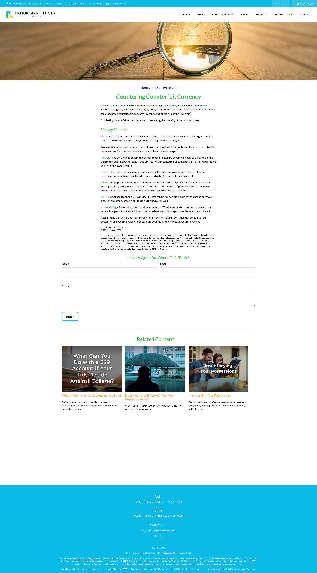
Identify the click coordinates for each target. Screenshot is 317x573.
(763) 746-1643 (152, 502)
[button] (186, 14)
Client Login (306, 3)
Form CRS (161, 548)
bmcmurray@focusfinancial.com (158, 530)
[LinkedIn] (276, 3)
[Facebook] (285, 3)
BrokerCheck (185, 553)
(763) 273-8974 (77, 3)
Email (163, 263)
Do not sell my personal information (240, 569)
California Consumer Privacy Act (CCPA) (147, 569)
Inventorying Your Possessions (210, 395)
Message (67, 285)
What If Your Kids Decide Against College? (91, 395)
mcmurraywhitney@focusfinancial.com (108, 3)
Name (65, 263)
